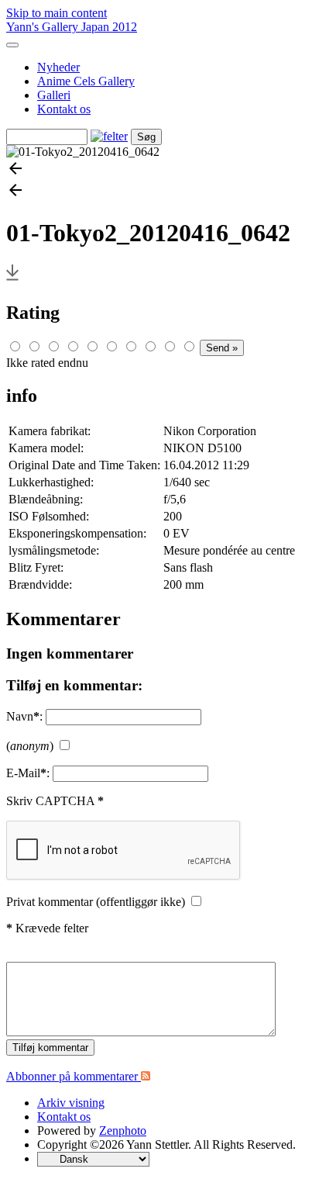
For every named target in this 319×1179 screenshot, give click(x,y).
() (29, 745)
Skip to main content (56, 12)
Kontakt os (64, 109)
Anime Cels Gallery (86, 81)
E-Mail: (28, 773)
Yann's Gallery (43, 26)
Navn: (24, 716)
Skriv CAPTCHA (55, 800)
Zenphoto (122, 1130)
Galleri (53, 95)
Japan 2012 (109, 26)
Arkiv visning (71, 1102)
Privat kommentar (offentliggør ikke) (95, 901)
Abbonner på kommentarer (73, 1076)
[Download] (12, 279)
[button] (159, 170)
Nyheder (58, 67)
